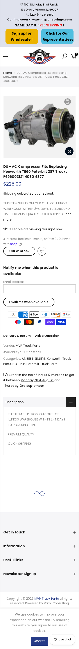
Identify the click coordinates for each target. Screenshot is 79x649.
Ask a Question (47, 336)
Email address (15, 282)
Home (7, 73)
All (23, 358)
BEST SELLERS (36, 358)
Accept (39, 641)
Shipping (9, 193)
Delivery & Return (17, 336)
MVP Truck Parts (28, 345)
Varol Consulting (56, 603)
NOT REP (19, 364)
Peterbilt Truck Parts (42, 364)
